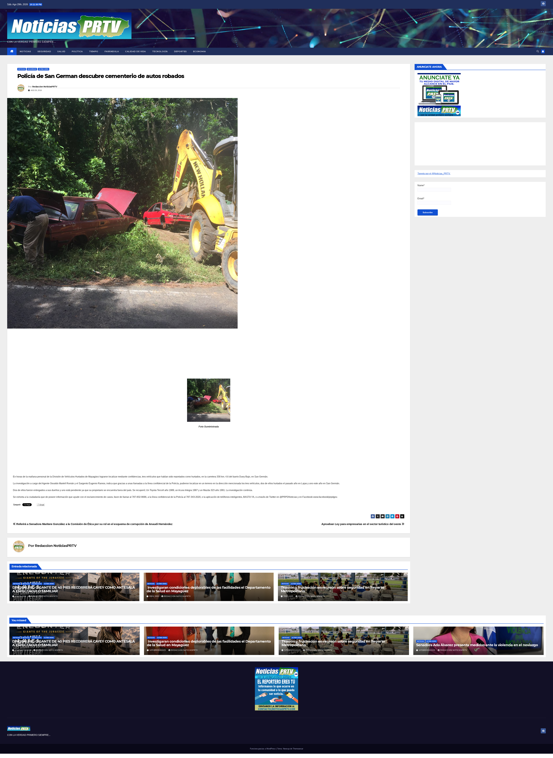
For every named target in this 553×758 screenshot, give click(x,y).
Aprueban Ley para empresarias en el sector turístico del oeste (361, 524)
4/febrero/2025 (427, 650)
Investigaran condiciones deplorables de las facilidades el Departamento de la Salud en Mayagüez (208, 589)
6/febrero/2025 (158, 650)
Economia (199, 51)
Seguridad (44, 51)
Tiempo (93, 51)
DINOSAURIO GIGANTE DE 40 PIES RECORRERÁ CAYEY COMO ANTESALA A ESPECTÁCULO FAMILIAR (73, 589)
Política (77, 51)
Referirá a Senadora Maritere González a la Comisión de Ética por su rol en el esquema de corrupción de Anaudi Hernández (94, 524)
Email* (420, 198)
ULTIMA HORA (43, 69)
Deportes (180, 51)
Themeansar (298, 749)
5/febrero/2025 (292, 650)
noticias (16, 583)
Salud (61, 51)
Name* (421, 185)
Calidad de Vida (135, 51)
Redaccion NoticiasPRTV (44, 86)
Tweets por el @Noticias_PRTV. (433, 173)
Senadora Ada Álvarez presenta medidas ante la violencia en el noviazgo (477, 645)
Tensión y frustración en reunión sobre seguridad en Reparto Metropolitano (332, 589)
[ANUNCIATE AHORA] (439, 94)
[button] (538, 51)
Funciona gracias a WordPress (263, 749)
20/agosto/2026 (23, 650)
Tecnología (160, 51)
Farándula (112, 51)
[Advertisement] (99, 351)
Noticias (25, 51)
